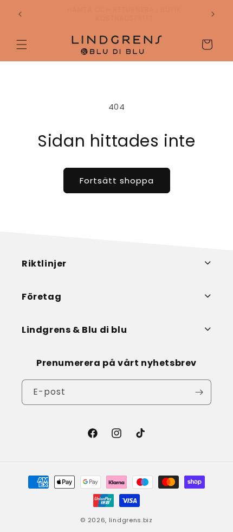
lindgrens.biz (131, 520)
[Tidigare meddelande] (20, 14)
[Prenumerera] (199, 392)
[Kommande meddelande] (213, 14)
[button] (22, 44)
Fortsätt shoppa (117, 180)
